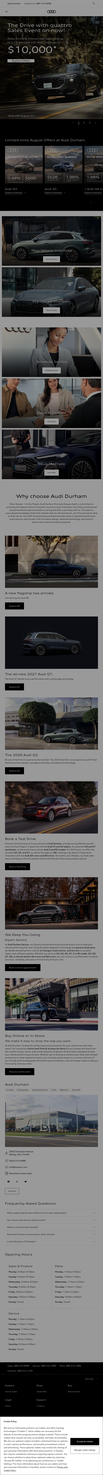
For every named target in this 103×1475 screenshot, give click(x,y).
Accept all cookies (85, 1441)
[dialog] (51, 1446)
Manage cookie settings (84, 1450)
